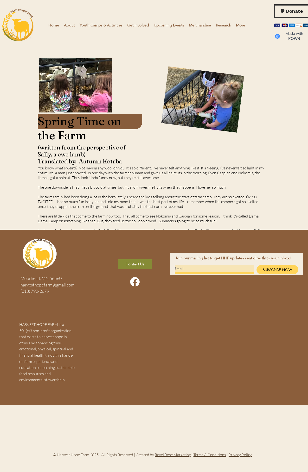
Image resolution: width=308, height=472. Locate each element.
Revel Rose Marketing (173, 454)
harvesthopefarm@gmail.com (47, 284)
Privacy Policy (240, 454)
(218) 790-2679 (34, 291)
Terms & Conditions (209, 454)
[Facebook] (135, 281)
